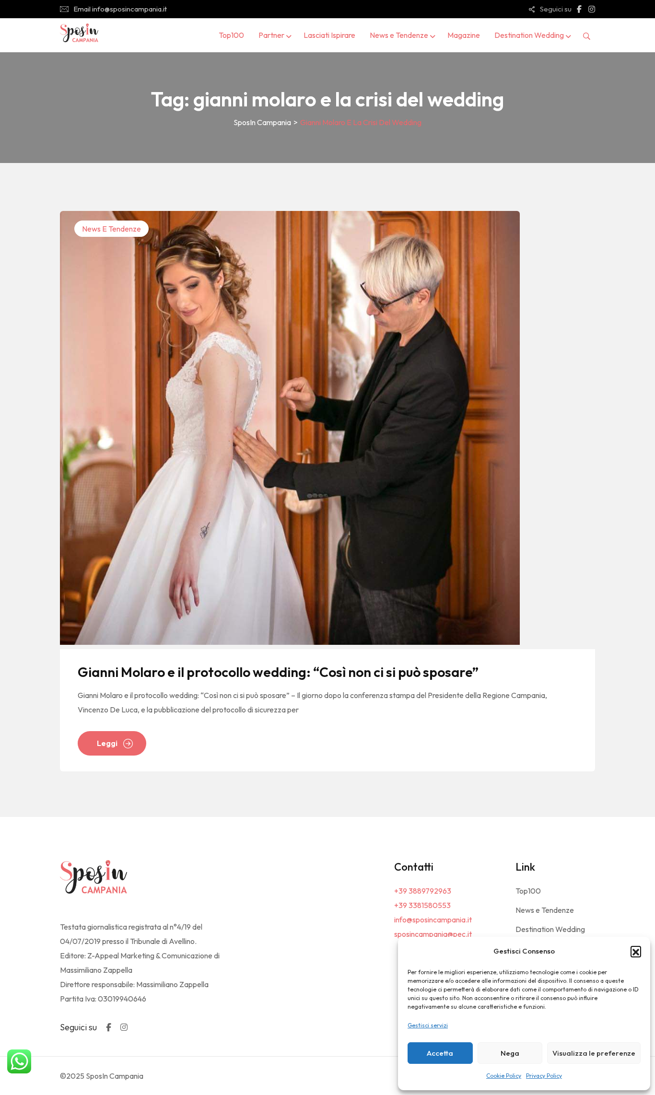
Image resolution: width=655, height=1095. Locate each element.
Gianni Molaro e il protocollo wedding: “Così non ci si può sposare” (278, 672)
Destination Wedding (529, 35)
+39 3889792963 (422, 891)
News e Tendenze (399, 35)
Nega (510, 1053)
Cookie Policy (503, 1075)
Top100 (231, 35)
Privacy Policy (544, 1075)
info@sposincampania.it (433, 919)
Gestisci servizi (428, 1025)
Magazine (463, 35)
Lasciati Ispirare (329, 35)
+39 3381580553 (422, 905)
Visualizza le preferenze (593, 1053)
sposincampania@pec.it (433, 934)
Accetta (440, 1053)
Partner (271, 35)
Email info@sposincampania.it (120, 8)
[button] (636, 951)
